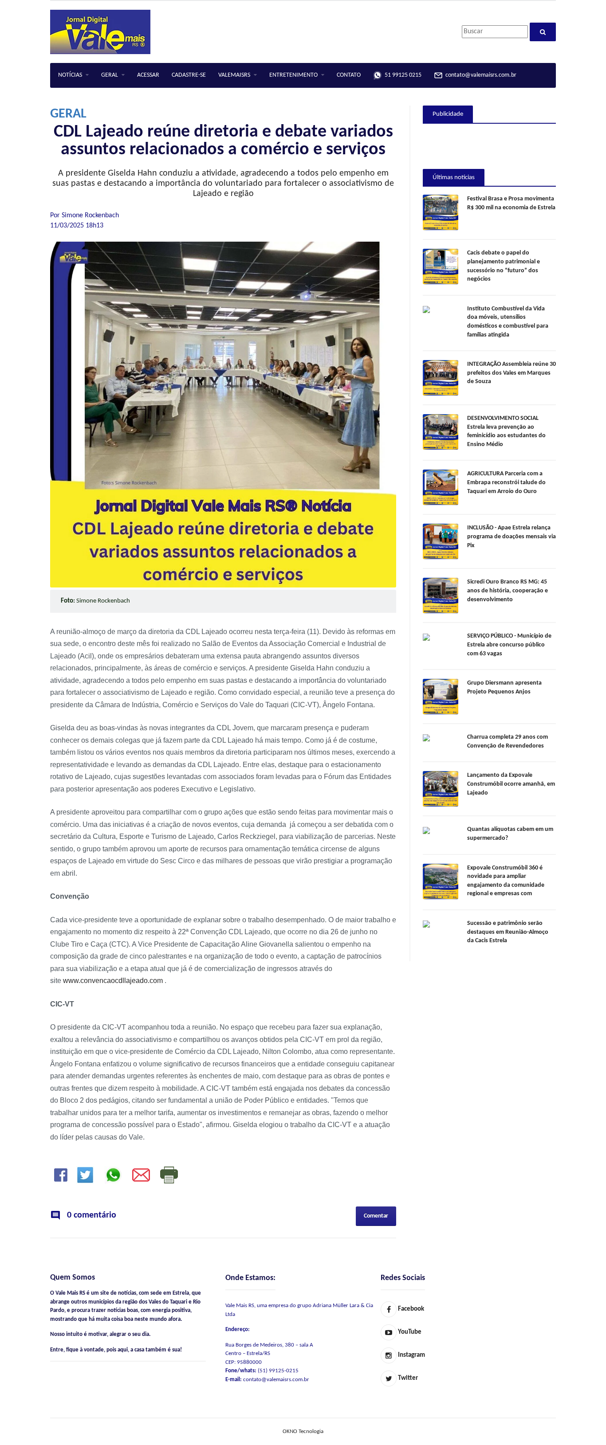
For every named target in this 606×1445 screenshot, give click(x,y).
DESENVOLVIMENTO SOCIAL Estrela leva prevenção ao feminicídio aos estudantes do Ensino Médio (506, 431)
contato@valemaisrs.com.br (479, 75)
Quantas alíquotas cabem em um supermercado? (510, 834)
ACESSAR (148, 75)
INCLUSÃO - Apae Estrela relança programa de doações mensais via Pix (511, 536)
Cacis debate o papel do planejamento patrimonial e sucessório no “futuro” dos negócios (503, 266)
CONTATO (349, 75)
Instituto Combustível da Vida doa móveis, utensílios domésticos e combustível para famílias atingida (507, 321)
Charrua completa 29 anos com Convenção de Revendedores (507, 741)
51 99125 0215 (401, 75)
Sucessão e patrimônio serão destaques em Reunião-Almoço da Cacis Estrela (507, 932)
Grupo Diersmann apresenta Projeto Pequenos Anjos (504, 687)
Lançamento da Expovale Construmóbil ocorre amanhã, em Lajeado (511, 784)
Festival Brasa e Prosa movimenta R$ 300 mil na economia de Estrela (511, 203)
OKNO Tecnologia (303, 1431)
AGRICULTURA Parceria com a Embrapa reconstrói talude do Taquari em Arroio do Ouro (506, 482)
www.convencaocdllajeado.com (113, 980)
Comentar (376, 1216)
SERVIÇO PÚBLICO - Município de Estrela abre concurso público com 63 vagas (509, 645)
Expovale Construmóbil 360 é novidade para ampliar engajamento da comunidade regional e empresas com (505, 881)
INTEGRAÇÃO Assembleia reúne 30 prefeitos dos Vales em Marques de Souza (511, 373)
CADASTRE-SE (189, 75)
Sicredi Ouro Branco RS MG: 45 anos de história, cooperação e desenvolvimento (507, 591)
